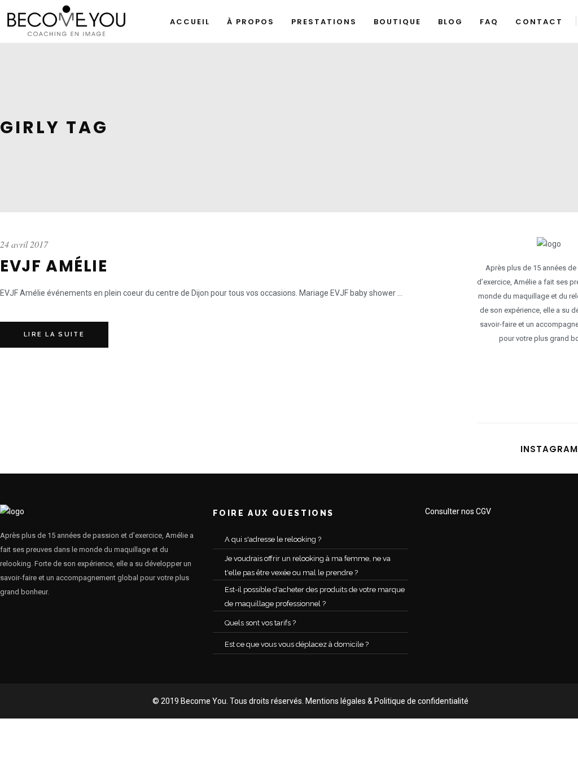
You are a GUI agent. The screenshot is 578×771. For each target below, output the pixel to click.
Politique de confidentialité (421, 701)
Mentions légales (335, 701)
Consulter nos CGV (458, 511)
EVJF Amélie (54, 266)
